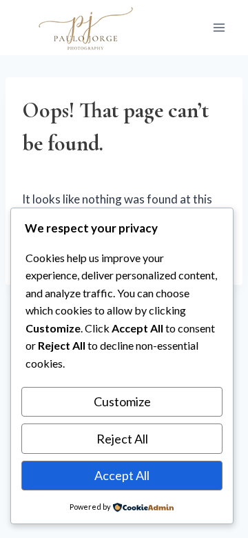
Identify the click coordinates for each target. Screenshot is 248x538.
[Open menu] (218, 27)
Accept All (121, 475)
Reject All (122, 438)
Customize (122, 401)
